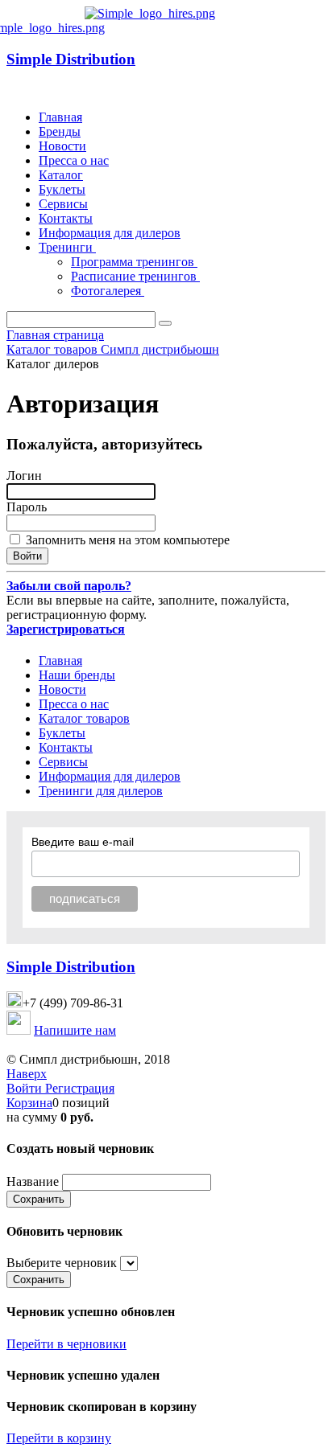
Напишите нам (75, 1030)
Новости (62, 146)
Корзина (29, 1103)
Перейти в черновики (66, 1344)
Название (32, 1181)
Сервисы (63, 204)
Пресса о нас (74, 160)
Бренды (60, 131)
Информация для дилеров (110, 233)
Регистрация (79, 1088)
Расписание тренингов (135, 276)
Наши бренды (77, 675)
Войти (25, 1088)
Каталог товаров (84, 718)
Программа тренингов (134, 262)
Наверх (26, 1074)
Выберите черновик (61, 1262)
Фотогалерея (107, 290)
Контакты (66, 218)
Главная (60, 117)
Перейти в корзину (58, 1438)
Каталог (61, 175)
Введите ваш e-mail (82, 841)
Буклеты (62, 189)
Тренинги (67, 247)
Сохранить (38, 1199)
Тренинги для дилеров (101, 791)
